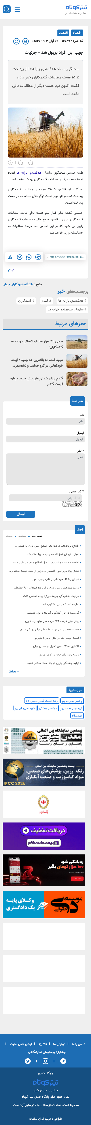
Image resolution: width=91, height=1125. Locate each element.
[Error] (10, 257)
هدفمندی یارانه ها (29, 172)
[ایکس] (28, 1061)
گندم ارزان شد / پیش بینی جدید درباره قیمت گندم (36, 381)
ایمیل (80, 433)
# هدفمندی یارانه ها (72, 301)
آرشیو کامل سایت (20, 1044)
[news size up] (10, 162)
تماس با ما (78, 1044)
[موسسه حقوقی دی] (44, 906)
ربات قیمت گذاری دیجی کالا (42, 701)
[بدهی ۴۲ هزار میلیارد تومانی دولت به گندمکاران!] (76, 342)
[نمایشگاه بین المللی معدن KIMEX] (44, 1002)
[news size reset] (20, 162)
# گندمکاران (26, 301)
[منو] (17, 9)
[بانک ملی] (44, 805)
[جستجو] (7, 9)
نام (82, 415)
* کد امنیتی (76, 491)
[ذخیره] (16, 41)
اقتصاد (77, 32)
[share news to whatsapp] (28, 257)
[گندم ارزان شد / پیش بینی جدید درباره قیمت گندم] (76, 379)
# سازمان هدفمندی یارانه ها (67, 309)
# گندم (46, 301)
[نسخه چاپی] (25, 41)
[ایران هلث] (44, 970)
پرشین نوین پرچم (72, 701)
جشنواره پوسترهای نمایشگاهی (47, 1052)
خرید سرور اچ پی (25, 708)
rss (44, 1044)
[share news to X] (19, 257)
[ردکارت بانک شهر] (44, 871)
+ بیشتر (13, 671)
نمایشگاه (77, 716)
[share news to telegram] (38, 257)
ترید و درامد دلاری (71, 708)
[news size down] (31, 162)
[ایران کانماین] (44, 741)
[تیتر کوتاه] (76, 7)
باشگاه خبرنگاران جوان (18, 284)
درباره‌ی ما (58, 1044)
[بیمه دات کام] (44, 837)
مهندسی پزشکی (48, 708)
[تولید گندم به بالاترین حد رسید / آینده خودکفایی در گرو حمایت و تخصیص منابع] (76, 361)
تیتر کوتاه (28, 1096)
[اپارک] (44, 938)
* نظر (80, 451)
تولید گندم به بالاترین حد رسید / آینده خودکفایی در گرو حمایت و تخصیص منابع (37, 363)
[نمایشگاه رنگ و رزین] (44, 773)
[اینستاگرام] (44, 1061)
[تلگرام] (61, 1061)
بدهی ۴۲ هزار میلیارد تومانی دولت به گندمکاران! (37, 344)
